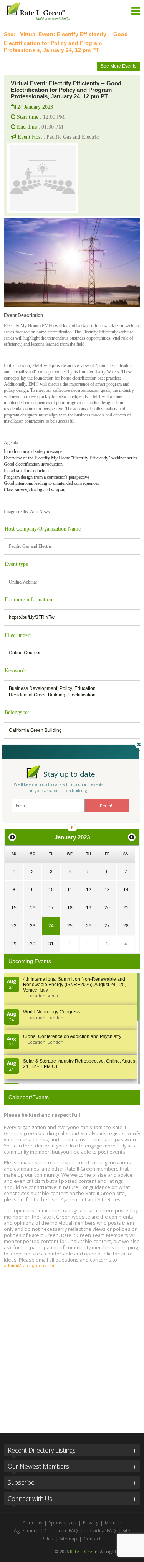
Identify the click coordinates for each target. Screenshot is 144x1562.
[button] (70, 773)
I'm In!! (106, 805)
